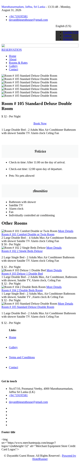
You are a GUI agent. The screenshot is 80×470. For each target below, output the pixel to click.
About (12, 59)
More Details (65, 231)
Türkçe (67, 35)
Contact (13, 69)
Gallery (13, 66)
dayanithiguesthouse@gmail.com (28, 19)
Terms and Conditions (22, 357)
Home (12, 56)
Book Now (40, 123)
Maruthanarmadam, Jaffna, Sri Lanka (23, 6)
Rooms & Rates (18, 62)
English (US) (71, 32)
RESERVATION (11, 49)
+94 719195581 (18, 16)
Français (68, 39)
